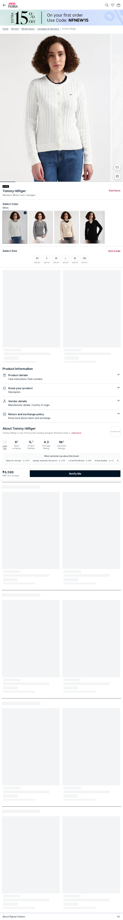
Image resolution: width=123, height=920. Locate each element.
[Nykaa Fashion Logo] (55, 5)
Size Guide (114, 251)
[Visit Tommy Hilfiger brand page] (115, 432)
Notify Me (75, 473)
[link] (15, 227)
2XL (84, 258)
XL (75, 258)
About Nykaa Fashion (14, 916)
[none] (61, 18)
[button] (4, 5)
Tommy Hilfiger (14, 191)
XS (37, 258)
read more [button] (76, 433)
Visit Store (114, 190)
